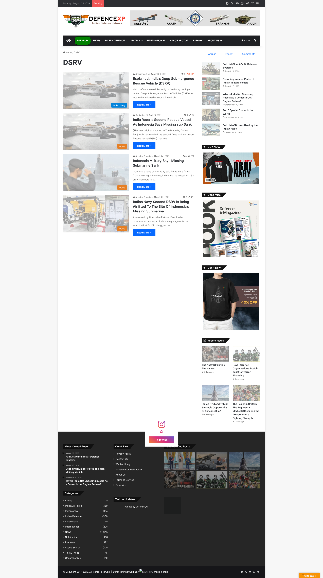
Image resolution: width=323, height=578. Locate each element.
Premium (82, 40)
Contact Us (122, 459)
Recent (229, 54)
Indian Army (71, 511)
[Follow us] (161, 426)
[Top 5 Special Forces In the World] (211, 115)
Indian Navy (71, 521)
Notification (71, 537)
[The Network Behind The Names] (215, 354)
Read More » (144, 104)
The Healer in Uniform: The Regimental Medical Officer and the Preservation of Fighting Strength (246, 410)
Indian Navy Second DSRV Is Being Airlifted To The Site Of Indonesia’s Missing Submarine (161, 206)
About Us (213, 40)
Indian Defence (115, 40)
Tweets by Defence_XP (136, 506)
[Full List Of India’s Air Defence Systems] (211, 68)
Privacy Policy (123, 453)
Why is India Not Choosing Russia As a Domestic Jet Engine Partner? (238, 98)
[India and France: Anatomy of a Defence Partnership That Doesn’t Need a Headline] (212, 461)
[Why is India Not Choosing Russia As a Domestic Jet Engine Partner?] (211, 98)
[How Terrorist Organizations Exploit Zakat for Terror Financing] (246, 354)
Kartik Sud (140, 115)
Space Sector (179, 40)
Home (68, 52)
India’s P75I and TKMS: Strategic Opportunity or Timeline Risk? (215, 407)
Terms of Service (125, 480)
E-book (198, 40)
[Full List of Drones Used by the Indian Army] (211, 130)
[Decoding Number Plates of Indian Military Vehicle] (211, 83)
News (96, 40)
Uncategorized (73, 558)
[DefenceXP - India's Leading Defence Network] (94, 21)
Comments (248, 54)
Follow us (161, 439)
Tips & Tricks (72, 552)
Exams (135, 40)
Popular (211, 54)
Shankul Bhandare (144, 156)
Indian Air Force (73, 505)
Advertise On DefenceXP (129, 469)
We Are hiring (123, 464)
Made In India (161, 571)
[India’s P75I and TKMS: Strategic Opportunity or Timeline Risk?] (215, 392)
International (156, 40)
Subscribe (121, 485)
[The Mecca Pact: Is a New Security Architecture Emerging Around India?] (179, 461)
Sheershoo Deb (142, 74)
